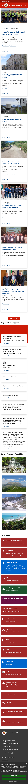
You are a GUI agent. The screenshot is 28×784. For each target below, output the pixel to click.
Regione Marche (6, 1)
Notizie (7, 28)
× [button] (26, 763)
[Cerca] (25, 5)
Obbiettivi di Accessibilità (8, 757)
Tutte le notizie (13, 318)
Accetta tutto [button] (14, 775)
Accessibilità (5, 760)
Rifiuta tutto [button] (14, 779)
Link (2, 773)
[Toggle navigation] (3, 5)
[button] (14, 781)
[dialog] (14, 773)
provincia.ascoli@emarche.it (11, 749)
